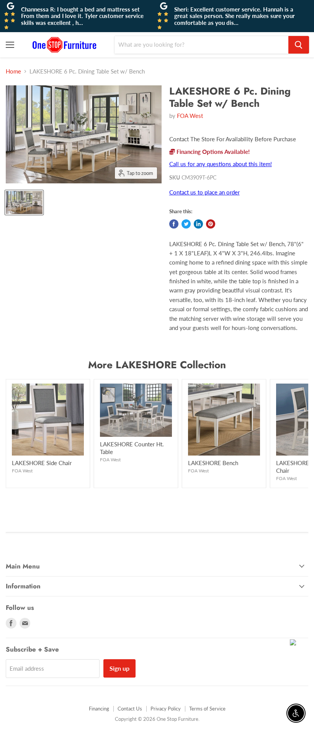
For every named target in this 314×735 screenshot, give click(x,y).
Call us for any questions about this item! (220, 163)
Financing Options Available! (212, 151)
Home (13, 71)
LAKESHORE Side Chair (42, 462)
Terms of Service (207, 709)
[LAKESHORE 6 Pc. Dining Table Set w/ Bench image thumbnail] (24, 202)
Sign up (119, 668)
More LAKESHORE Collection (157, 365)
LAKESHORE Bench (213, 462)
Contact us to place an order (204, 192)
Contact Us (130, 709)
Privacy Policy (165, 709)
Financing (99, 709)
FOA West (190, 115)
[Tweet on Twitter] (186, 224)
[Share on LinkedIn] (198, 224)
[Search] (298, 45)
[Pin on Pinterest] (210, 224)
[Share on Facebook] (173, 224)
